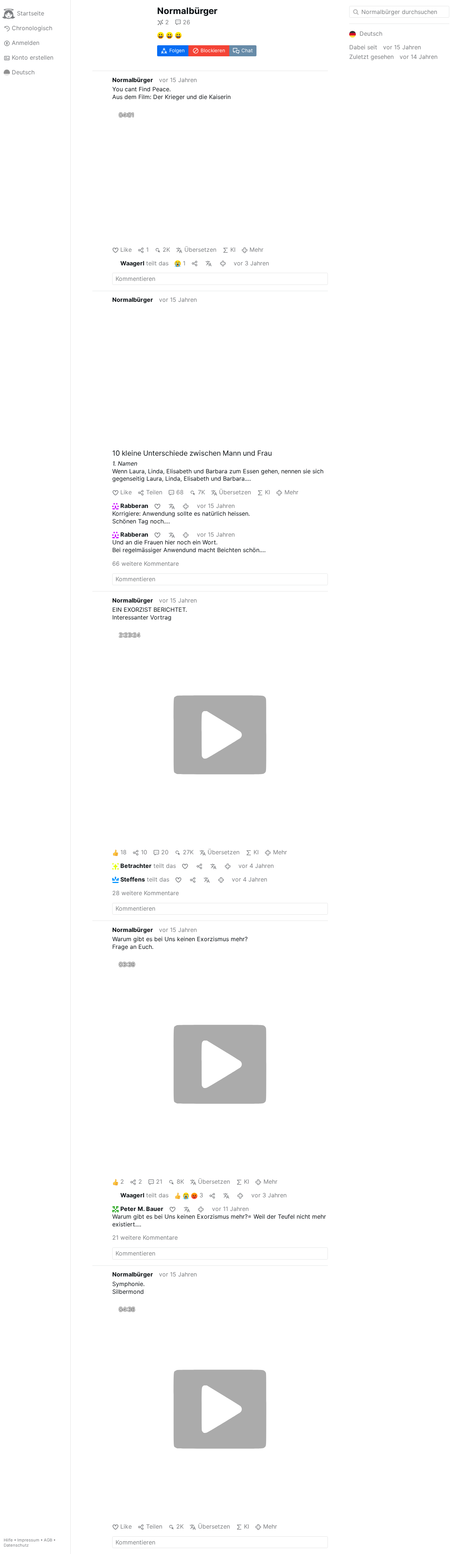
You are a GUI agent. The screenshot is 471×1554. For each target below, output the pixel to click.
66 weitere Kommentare (145, 563)
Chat (247, 50)
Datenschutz (16, 1545)
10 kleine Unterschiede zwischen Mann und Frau (192, 453)
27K (188, 852)
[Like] (158, 506)
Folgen (177, 50)
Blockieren (213, 50)
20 (165, 852)
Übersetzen (200, 249)
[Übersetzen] (209, 263)
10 (144, 852)
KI (233, 249)
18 (123, 852)
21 (159, 1181)
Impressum (28, 1540)
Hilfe (8, 1540)
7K (201, 492)
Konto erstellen (32, 57)
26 (186, 22)
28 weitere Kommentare (145, 893)
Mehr (256, 249)
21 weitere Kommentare (145, 1237)
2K (166, 249)
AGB (48, 1540)
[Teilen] (195, 263)
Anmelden (25, 42)
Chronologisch (32, 28)
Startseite (30, 13)
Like (126, 249)
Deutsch (23, 72)
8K (180, 1181)
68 (180, 492)
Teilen (154, 492)
